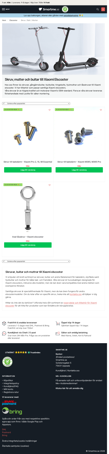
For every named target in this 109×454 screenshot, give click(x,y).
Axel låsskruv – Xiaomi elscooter (27, 237)
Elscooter (13, 20)
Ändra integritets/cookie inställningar (19, 441)
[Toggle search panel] (97, 9)
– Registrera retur (10, 392)
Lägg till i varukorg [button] (27, 170)
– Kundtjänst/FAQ (10, 386)
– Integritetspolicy (10, 383)
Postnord (6, 432)
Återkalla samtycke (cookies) (15, 446)
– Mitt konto (7, 389)
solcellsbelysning (71, 15)
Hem (4, 20)
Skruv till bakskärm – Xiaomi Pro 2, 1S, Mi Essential (28, 162)
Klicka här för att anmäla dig (69, 388)
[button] (103, 9)
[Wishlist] (50, 110)
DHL (4, 429)
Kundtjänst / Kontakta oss (67, 370)
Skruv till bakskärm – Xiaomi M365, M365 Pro (79, 162)
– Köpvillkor (7, 380)
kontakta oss (76, 294)
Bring (4, 435)
